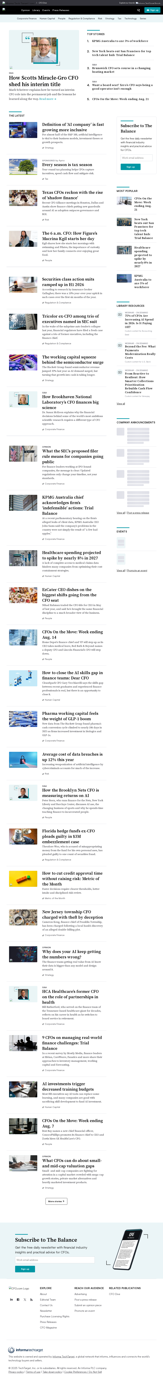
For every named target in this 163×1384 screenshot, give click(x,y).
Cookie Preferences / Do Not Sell (83, 1371)
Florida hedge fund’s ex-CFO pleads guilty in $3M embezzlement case (68, 836)
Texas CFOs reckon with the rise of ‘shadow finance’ (72, 195)
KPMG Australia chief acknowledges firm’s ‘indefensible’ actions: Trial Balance (68, 505)
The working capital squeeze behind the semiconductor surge (72, 359)
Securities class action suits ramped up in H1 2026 (68, 281)
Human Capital (47, 18)
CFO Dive (43, 3)
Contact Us (46, 1305)
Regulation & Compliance (82, 18)
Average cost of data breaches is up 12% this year (72, 757)
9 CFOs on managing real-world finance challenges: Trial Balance (72, 1043)
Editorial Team (48, 1299)
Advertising (80, 1294)
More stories (55, 1201)
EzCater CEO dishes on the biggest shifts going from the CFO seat (69, 595)
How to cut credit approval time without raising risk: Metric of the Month (72, 878)
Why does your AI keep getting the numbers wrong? (71, 954)
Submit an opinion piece (88, 1305)
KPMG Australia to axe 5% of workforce (120, 41)
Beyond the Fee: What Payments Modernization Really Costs (140, 352)
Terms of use (33, 1371)
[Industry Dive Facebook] (18, 1299)
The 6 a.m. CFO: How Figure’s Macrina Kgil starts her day (69, 236)
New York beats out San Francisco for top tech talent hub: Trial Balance (121, 53)
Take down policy (52, 1371)
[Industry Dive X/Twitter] (24, 1299)
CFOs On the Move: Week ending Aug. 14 (72, 634)
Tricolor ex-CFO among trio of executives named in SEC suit (70, 318)
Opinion (25, 10)
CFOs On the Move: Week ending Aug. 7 (72, 1123)
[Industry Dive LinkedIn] (11, 1299)
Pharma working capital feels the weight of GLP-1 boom (70, 716)
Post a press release (138, 512)
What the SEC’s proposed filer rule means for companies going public (72, 456)
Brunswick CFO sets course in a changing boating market (121, 70)
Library (36, 10)
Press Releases (61, 10)
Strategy (109, 18)
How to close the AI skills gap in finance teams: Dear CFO (72, 675)
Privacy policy (16, 1371)
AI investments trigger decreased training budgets (68, 1086)
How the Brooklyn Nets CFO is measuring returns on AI (70, 792)
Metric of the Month (55, 898)
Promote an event (137, 570)
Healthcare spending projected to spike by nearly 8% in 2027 (71, 555)
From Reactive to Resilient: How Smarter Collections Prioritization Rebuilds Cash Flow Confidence (139, 383)
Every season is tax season (67, 164)
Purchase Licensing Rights (54, 1316)
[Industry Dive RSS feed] (31, 1299)
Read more (47, 99)
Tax (119, 18)
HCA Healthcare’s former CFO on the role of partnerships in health (70, 997)
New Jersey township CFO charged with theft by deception (72, 914)
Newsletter (46, 1310)
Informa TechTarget (63, 1356)
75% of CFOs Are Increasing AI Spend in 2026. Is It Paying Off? (139, 321)
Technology (130, 18)
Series (143, 18)
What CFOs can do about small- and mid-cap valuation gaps (72, 1163)
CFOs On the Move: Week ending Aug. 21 (120, 99)
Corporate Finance (27, 18)
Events (46, 10)
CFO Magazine (48, 1327)
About (43, 1294)
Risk (100, 18)
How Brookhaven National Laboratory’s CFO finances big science (70, 402)
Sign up (154, 10)
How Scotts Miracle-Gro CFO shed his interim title (43, 81)
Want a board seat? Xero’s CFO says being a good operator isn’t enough (122, 87)
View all (121, 403)
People (61, 18)
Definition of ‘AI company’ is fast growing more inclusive (73, 127)
